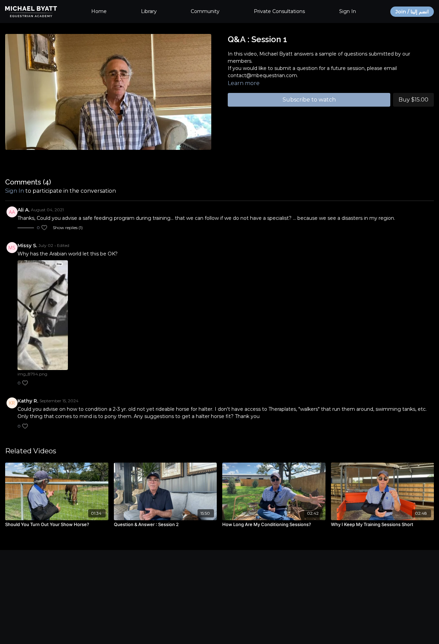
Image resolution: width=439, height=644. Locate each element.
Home (99, 11)
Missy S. (27, 245)
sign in (14, 191)
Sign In (347, 11)
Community (205, 11)
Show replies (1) (68, 227)
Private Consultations (279, 11)
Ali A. (23, 210)
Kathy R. (27, 401)
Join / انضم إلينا (412, 12)
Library (149, 11)
